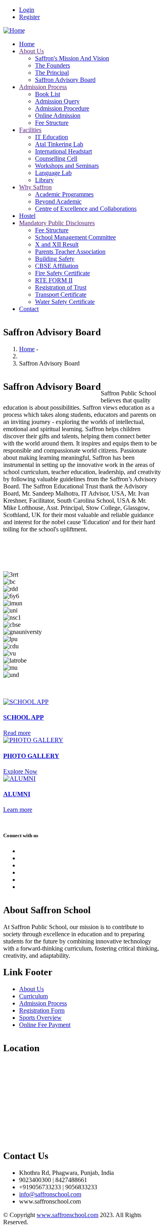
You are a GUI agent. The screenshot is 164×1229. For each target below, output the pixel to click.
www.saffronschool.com (67, 1214)
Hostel (27, 215)
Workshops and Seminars (67, 165)
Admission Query (57, 101)
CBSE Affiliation (56, 266)
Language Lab (53, 172)
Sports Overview (40, 1017)
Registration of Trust (60, 287)
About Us (31, 51)
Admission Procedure (62, 108)
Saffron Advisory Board (65, 79)
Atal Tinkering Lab (59, 144)
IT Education (51, 137)
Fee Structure (51, 122)
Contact (29, 308)
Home (27, 44)
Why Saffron (35, 187)
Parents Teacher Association (70, 251)
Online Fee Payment (44, 1024)
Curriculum (33, 996)
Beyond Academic (58, 201)
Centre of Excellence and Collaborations (86, 208)
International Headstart (63, 151)
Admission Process (43, 87)
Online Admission (57, 115)
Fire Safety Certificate (62, 273)
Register (29, 17)
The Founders (52, 65)
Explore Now (20, 771)
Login (26, 9)
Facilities (30, 129)
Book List (47, 94)
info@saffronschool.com (50, 1194)
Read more (17, 732)
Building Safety (54, 258)
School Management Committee (75, 237)
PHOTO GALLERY (31, 756)
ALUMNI (16, 794)
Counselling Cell (56, 158)
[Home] (14, 30)
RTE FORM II (53, 280)
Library (44, 180)
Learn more (17, 809)
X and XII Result (56, 244)
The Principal (52, 72)
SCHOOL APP (23, 717)
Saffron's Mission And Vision (72, 58)
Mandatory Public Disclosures (57, 223)
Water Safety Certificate (65, 301)
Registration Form (41, 1010)
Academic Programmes (64, 194)
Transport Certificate (60, 294)
